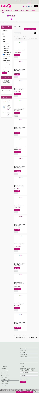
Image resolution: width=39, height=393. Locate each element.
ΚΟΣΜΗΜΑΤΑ (16, 10)
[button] (36, 391)
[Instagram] (7, 346)
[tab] (6, 30)
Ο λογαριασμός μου (23, 346)
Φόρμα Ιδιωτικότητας (23, 352)
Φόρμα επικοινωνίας (23, 356)
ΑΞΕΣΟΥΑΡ (22, 10)
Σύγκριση (4, 92)
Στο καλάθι (17, 74)
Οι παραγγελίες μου (23, 348)
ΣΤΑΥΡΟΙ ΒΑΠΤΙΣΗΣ (9, 10)
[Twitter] (5, 346)
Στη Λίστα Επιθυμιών (6, 82)
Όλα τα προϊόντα (23, 358)
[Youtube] (10, 346)
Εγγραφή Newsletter (23, 354)
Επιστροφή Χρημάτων (4, 375)
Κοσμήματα (5, 46)
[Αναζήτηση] (3, 34)
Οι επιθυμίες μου (23, 350)
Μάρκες (21, 361)
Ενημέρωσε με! (17, 93)
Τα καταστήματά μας (4, 370)
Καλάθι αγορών (29, 3)
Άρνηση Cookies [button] (29, 391)
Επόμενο (32, 38)
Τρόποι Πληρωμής (4, 377)
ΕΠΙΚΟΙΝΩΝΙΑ (33, 10)
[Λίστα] (37, 33)
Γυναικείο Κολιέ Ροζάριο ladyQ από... (9, 113)
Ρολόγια (4, 62)
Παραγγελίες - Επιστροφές (5, 379)
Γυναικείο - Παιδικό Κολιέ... (9, 101)
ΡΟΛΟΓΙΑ (27, 10)
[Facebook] (2, 346)
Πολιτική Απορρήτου (4, 383)
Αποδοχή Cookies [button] (20, 391)
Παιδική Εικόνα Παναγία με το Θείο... (9, 107)
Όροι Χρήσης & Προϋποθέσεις (6, 381)
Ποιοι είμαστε (3, 368)
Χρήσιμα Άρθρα (3, 385)
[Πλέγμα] (35, 33)
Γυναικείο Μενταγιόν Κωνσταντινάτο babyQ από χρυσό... (19, 283)
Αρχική (3, 10)
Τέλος (36, 38)
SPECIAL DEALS (22, 363)
